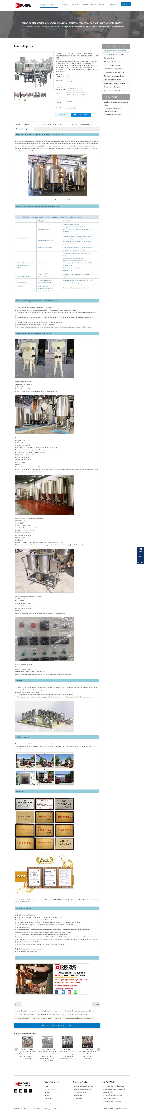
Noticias (47, 1092)
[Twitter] (15, 1091)
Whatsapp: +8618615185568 (112, 1101)
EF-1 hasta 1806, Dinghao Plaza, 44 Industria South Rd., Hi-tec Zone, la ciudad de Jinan (114, 1089)
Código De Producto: (77, 124)
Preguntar (62, 115)
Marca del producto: (49, 124)
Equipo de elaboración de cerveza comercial (78, 1018)
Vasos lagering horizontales (114, 83)
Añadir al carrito (82, 115)
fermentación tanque (80, 1092)
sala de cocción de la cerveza (52, 1018)
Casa (46, 1086)
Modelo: (18, 124)
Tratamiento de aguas (112, 87)
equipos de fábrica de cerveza (115, 51)
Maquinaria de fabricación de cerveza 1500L (78, 1011)
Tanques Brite (109, 58)
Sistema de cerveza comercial (24, 1014)
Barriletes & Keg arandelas (114, 76)
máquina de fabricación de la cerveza (27, 1018)
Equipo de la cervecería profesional (77, 1014)
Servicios (47, 1095)
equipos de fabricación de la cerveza (49, 1011)
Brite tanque (78, 1095)
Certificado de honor (51, 1089)
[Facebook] (30, 1091)
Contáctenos (49, 1098)
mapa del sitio (108, 1109)
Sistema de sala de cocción (113, 54)
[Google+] (25, 1091)
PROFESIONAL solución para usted (57, 1025)
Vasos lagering (78, 1098)
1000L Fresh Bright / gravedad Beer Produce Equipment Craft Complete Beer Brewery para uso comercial (27, 1053)
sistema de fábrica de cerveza (24, 1011)
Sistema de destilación (112, 65)
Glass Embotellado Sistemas (114, 72)
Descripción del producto (24, 129)
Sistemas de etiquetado (112, 80)
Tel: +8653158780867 (110, 1098)
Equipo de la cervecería (121, 1109)
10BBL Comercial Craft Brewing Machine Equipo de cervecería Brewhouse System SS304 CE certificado (87, 1053)
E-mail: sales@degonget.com (112, 1095)
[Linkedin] (20, 1091)
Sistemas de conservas (112, 61)
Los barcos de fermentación (114, 69)
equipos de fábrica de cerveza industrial (50, 1014)
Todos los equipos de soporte (115, 90)
